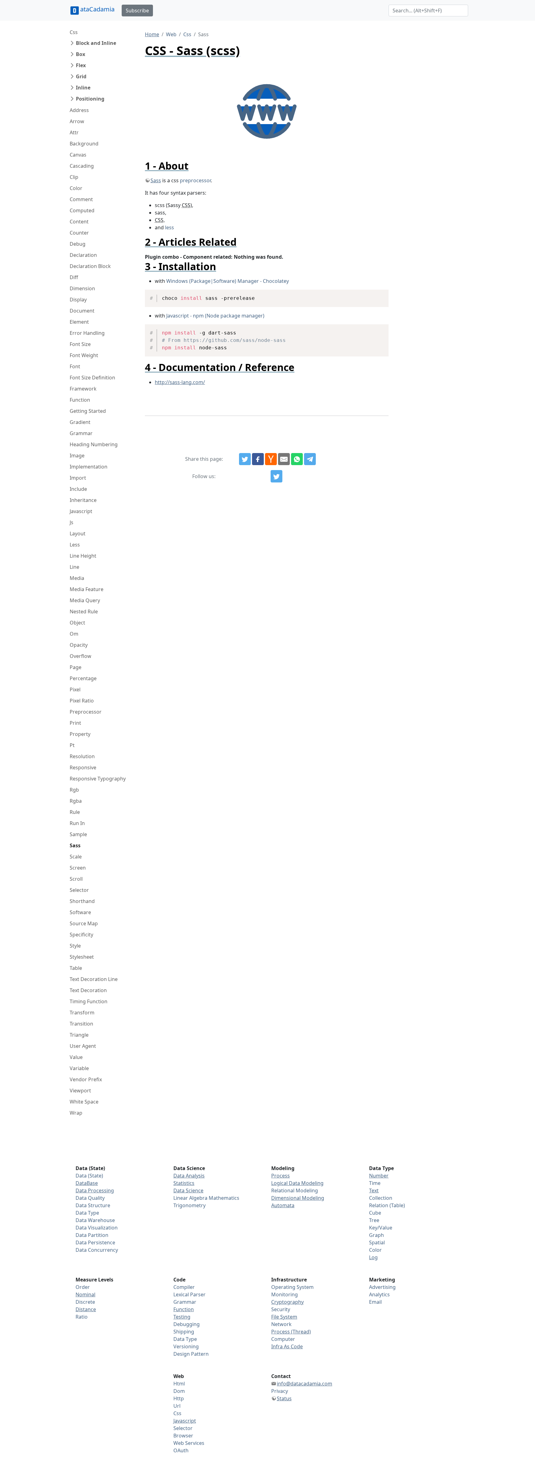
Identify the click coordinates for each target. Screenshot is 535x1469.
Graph (376, 1235)
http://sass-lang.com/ (180, 382)
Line (74, 567)
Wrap (76, 1112)
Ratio (82, 1316)
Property (80, 734)
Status (284, 1398)
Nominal (85, 1294)
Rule (75, 812)
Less (75, 544)
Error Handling (87, 333)
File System (284, 1316)
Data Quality (90, 1198)
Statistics (183, 1183)
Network (281, 1324)
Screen (78, 867)
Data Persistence (95, 1242)
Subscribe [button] (137, 10)
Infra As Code (287, 1346)
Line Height (83, 555)
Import (78, 477)
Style (75, 945)
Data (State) (89, 1175)
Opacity (79, 645)
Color (76, 188)
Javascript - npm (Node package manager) (215, 315)
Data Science (188, 1190)
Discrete (85, 1301)
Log (373, 1257)
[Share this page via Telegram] (310, 459)
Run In (77, 823)
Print (75, 722)
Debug (77, 243)
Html (179, 1383)
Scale (76, 856)
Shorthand (82, 901)
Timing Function (88, 1001)
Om (74, 633)
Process (280, 1175)
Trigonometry (189, 1205)
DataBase (87, 1183)
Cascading (82, 165)
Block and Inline (96, 43)
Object (77, 622)
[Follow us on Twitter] (276, 476)
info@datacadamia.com (304, 1383)
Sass (75, 845)
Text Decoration (88, 990)
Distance (86, 1309)
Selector (79, 890)
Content (79, 221)
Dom (179, 1391)
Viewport (80, 1090)
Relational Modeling (294, 1190)
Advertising (382, 1287)
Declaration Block (90, 266)
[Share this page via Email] (284, 459)
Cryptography (287, 1301)
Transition (81, 1023)
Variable (79, 1068)
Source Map (84, 923)
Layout (77, 533)
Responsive (83, 767)
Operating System (292, 1287)
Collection (380, 1198)
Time (375, 1183)
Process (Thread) (291, 1331)
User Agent (83, 1046)
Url (177, 1405)
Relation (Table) (387, 1205)
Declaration (83, 255)
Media (77, 578)
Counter (79, 232)
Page (75, 667)
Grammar (81, 433)
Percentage (83, 678)
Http (178, 1398)
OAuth (181, 1450)
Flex (81, 65)
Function (80, 399)
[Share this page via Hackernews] (271, 459)
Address (79, 110)
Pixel (75, 689)
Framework (83, 388)
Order (83, 1287)
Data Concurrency (97, 1249)
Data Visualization (97, 1227)
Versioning (186, 1346)
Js (71, 522)
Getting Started (88, 411)
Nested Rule (84, 611)
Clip (74, 177)
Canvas (78, 154)
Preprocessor (86, 711)
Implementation (88, 466)
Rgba (76, 800)
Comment (81, 199)
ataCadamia (97, 9)
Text (374, 1190)
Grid (81, 76)
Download (376, 295)
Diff (74, 277)
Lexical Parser (189, 1294)
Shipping (183, 1331)
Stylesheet (82, 956)
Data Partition (92, 1235)
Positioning (90, 98)
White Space (84, 1101)
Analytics (379, 1294)
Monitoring (284, 1294)
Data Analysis (189, 1175)
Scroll (76, 878)
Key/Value (380, 1227)
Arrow (77, 121)
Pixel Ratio (82, 700)
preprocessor (195, 180)
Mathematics (224, 1198)
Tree (374, 1220)
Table (76, 968)
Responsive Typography (98, 778)
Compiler (184, 1287)
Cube (375, 1212)
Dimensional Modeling (297, 1198)
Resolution (82, 756)
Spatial (377, 1242)
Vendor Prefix (86, 1079)
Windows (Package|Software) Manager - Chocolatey (227, 281)
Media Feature (86, 589)
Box (80, 54)
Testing (181, 1316)
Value (76, 1057)
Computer (283, 1339)
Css (74, 32)
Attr (74, 132)
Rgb (74, 789)
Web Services (188, 1443)
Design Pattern (191, 1353)
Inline (83, 87)
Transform (82, 1012)
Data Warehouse (95, 1220)
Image (77, 455)
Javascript (81, 511)
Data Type (87, 1212)
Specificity (81, 934)
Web (171, 34)
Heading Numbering (94, 444)
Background (84, 143)
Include (78, 489)
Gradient (80, 422)
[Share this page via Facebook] (258, 459)
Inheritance (83, 500)
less (169, 227)
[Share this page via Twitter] (245, 459)
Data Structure (93, 1205)
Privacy (279, 1391)
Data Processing (95, 1190)
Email (375, 1301)
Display (78, 299)
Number (379, 1175)
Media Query (85, 600)
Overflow (80, 656)
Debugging (186, 1324)
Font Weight (84, 355)
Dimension (82, 288)
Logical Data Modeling (297, 1183)
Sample (78, 834)
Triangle (79, 1034)
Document (82, 310)
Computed (82, 210)
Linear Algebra (190, 1198)
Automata (282, 1205)
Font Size (80, 344)
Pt (72, 745)
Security (280, 1309)
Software (80, 912)
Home (152, 34)
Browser (183, 1435)
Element (79, 321)
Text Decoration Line (94, 979)
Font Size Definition (92, 377)
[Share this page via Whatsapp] (297, 459)
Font (75, 366)
